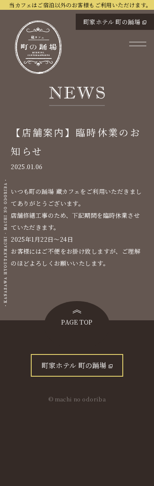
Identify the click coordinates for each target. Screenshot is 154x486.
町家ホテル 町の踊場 (111, 22)
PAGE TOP (76, 322)
